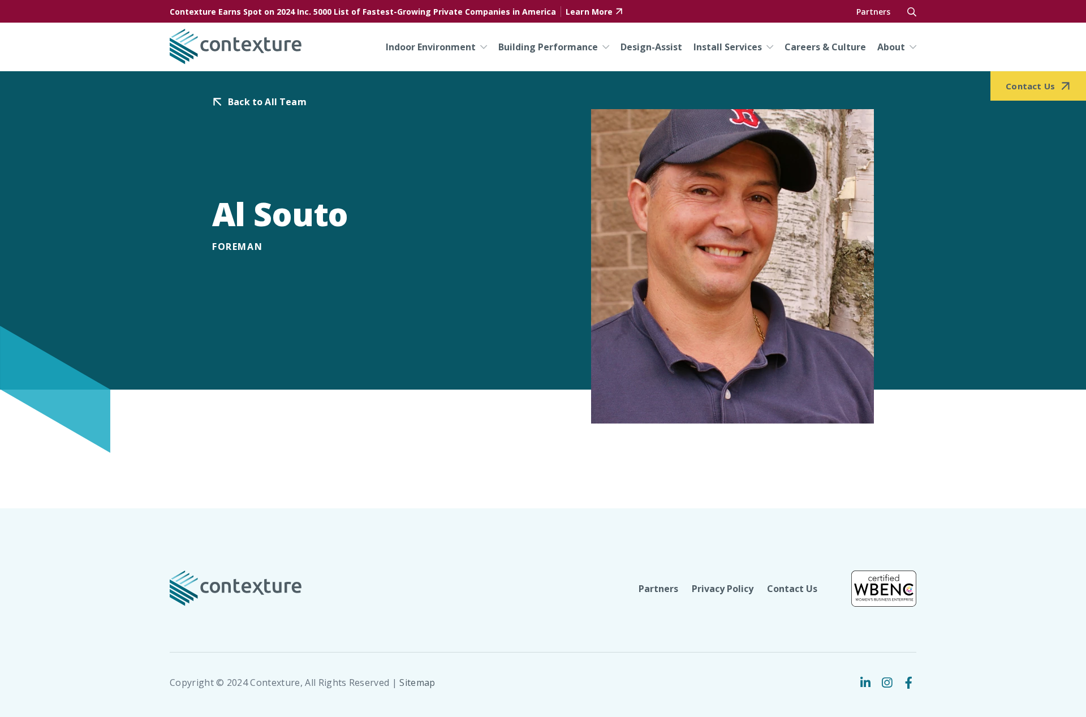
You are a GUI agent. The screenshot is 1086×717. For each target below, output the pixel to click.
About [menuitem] (891, 47)
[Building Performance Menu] (603, 47)
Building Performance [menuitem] (548, 47)
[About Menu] (910, 47)
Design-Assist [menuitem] (651, 47)
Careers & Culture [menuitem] (825, 47)
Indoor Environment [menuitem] (431, 47)
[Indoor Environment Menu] (481, 47)
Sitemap (417, 682)
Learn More (589, 11)
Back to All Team (267, 102)
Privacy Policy (722, 588)
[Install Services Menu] (767, 47)
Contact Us (792, 588)
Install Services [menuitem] (727, 47)
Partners (873, 11)
